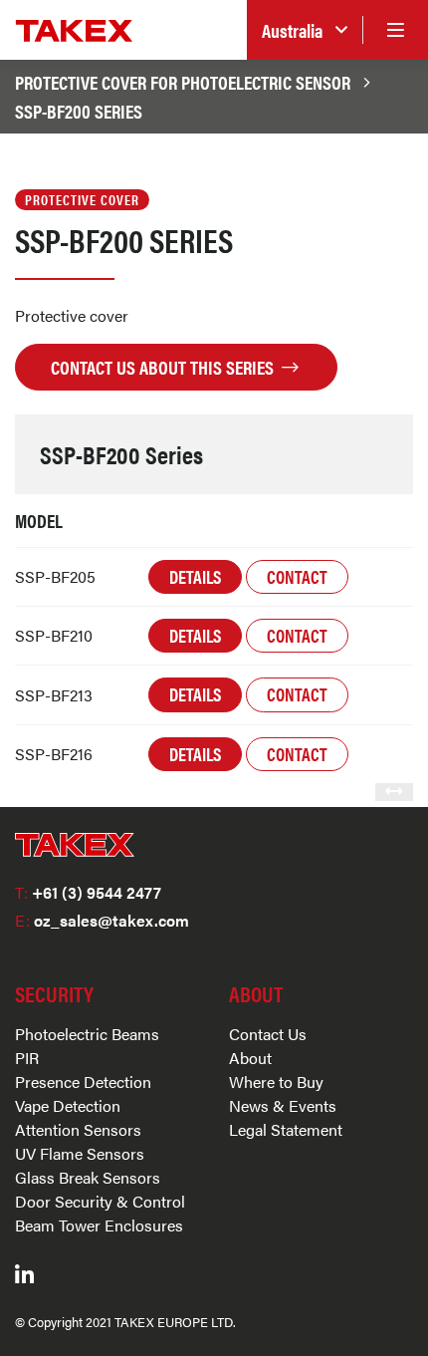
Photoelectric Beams (87, 1033)
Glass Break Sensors (87, 1177)
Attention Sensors (78, 1129)
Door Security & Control (100, 1201)
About (250, 1057)
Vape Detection (67, 1105)
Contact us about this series (164, 367)
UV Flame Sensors (79, 1153)
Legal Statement (285, 1129)
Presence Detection (83, 1081)
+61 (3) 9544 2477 (88, 892)
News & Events (282, 1105)
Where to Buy (276, 1081)
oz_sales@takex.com (102, 920)
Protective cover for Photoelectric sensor (182, 82)
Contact (297, 576)
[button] (304, 30)
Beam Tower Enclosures (99, 1225)
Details (195, 576)
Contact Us (268, 1033)
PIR (27, 1057)
